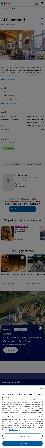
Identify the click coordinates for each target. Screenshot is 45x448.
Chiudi (41, 388)
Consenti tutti (22, 443)
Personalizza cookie (22, 436)
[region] (22, 416)
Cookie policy (14, 430)
